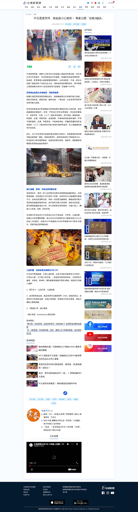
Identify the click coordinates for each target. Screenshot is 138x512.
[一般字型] (74, 67)
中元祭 (77, 24)
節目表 (25, 492)
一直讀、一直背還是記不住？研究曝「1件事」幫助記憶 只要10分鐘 (62, 428)
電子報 (65, 492)
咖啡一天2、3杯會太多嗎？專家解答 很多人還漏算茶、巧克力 (62, 415)
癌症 (69, 399)
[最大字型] (79, 67)
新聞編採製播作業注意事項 (72, 487)
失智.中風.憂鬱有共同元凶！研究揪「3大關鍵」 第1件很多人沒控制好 (62, 422)
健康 (35, 14)
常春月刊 (45, 411)
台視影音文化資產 (29, 487)
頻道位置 (26, 489)
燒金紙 (62, 399)
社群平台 (26, 495)
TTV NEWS (28, 14)
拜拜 (55, 399)
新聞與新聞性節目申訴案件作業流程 (75, 489)
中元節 (68, 24)
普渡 (84, 24)
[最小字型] (70, 67)
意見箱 (45, 489)
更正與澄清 (47, 487)
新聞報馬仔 (47, 492)
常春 (54, 403)
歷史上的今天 (47, 495)
